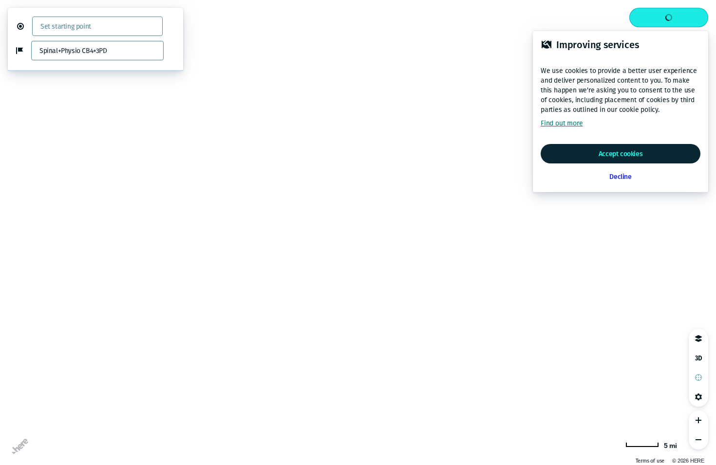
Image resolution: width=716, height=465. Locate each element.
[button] (24, 26)
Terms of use (650, 461)
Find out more (562, 123)
